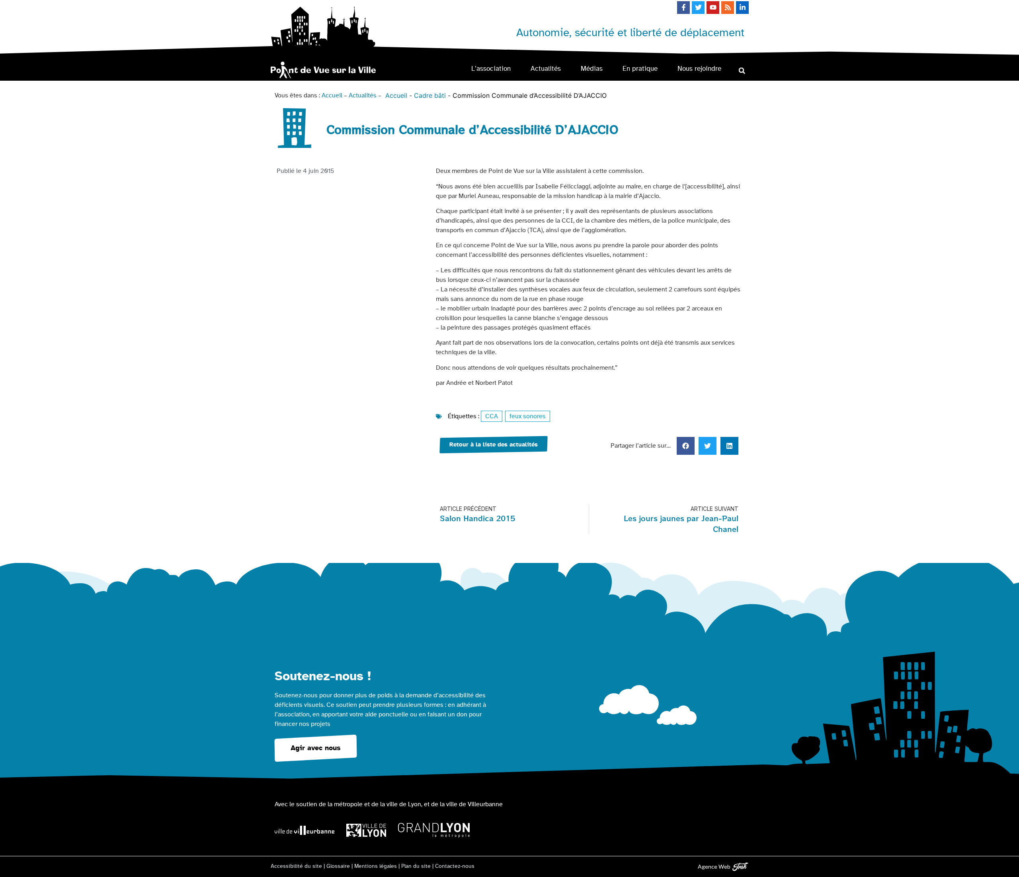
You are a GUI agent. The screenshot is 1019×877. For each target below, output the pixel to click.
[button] (741, 70)
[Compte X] (698, 7)
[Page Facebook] (683, 7)
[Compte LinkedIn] (742, 7)
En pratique (640, 68)
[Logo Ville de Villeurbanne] (304, 830)
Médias (592, 68)
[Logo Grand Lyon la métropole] (434, 830)
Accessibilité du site (296, 866)
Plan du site (416, 866)
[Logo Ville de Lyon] (366, 830)
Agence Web (714, 866)
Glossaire (338, 866)
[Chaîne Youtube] (713, 7)
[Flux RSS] (727, 7)
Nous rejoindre (699, 68)
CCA (491, 416)
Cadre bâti (430, 95)
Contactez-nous (454, 866)
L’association (491, 68)
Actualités (546, 68)
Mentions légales (375, 866)
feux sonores (528, 416)
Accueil (332, 95)
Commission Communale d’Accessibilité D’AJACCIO (530, 95)
